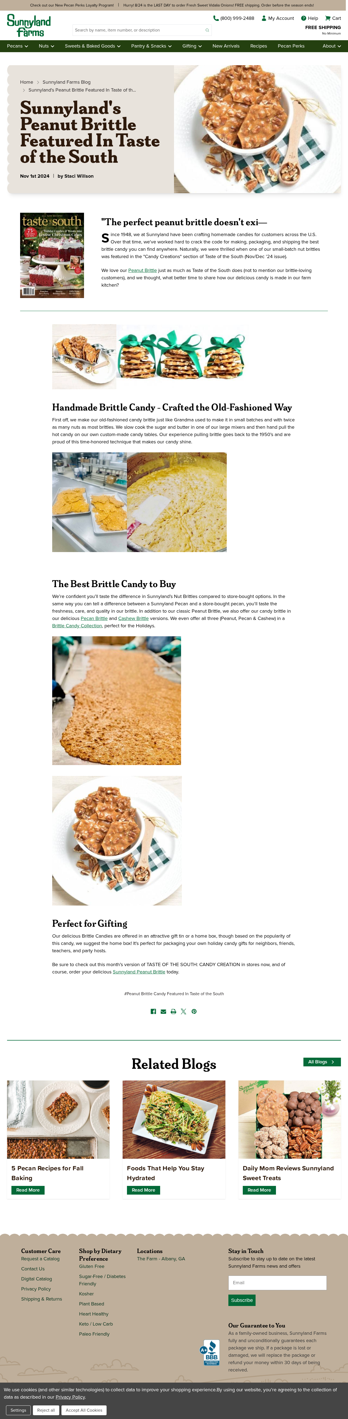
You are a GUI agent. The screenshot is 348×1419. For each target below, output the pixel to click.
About (329, 46)
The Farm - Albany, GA (161, 1259)
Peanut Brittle (142, 271)
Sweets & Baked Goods (90, 46)
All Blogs (317, 1062)
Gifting (189, 46)
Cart (336, 18)
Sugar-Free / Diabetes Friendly (102, 1280)
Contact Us (33, 1269)
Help (313, 18)
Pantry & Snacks (148, 46)
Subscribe (242, 1300)
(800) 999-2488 (237, 18)
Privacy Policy (36, 1289)
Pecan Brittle (94, 619)
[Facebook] (153, 1011)
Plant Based (91, 1304)
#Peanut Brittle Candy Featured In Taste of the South (174, 994)
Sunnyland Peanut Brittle (139, 972)
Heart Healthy (93, 1314)
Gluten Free (91, 1267)
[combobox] (138, 30)
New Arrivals (226, 46)
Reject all (46, 1410)
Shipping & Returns (41, 1299)
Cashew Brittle (133, 619)
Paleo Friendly (94, 1334)
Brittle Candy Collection (77, 626)
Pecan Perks (291, 46)
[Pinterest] (194, 1011)
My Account (281, 18)
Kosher (86, 1294)
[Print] (173, 1011)
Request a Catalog (40, 1259)
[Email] (163, 1011)
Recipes (258, 46)
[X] (183, 1011)
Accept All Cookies (84, 1410)
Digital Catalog (36, 1279)
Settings (18, 1410)
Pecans (15, 46)
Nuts (44, 46)
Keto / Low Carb (96, 1324)
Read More (28, 1190)
